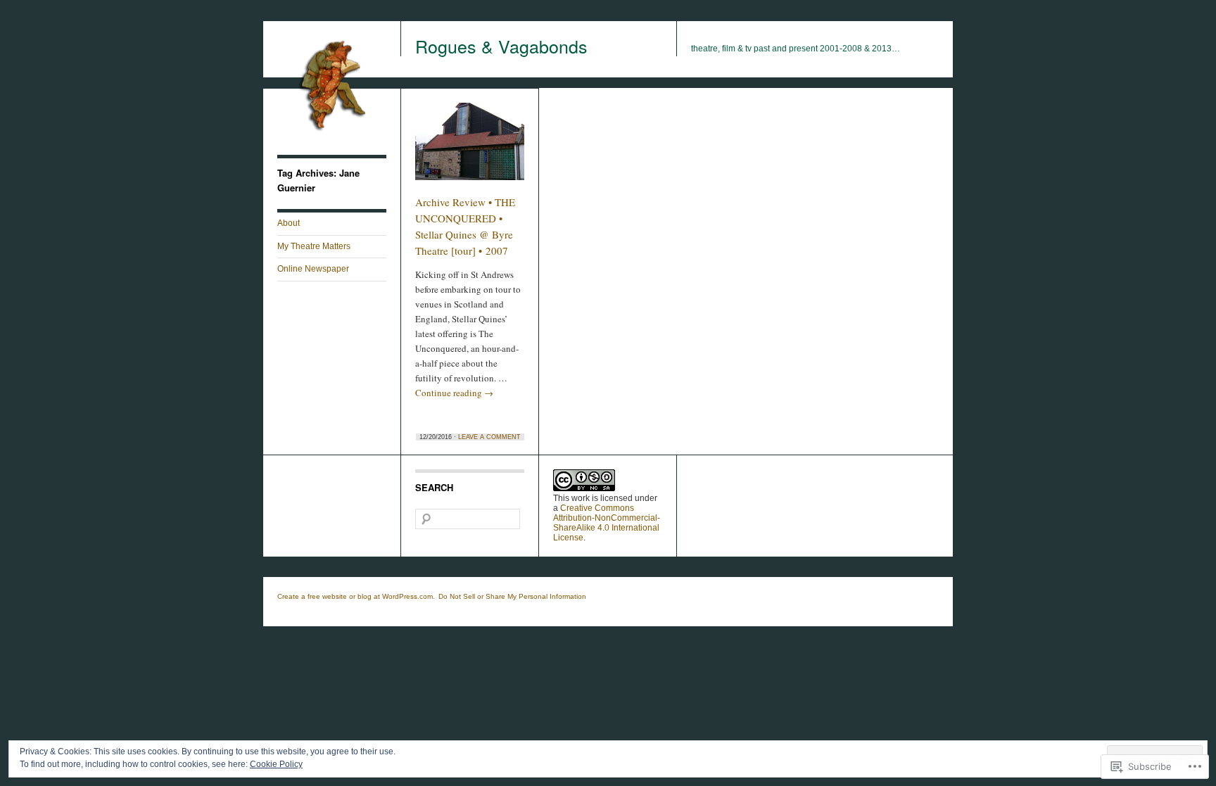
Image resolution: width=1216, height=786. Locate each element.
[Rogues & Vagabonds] (331, 138)
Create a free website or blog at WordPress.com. (356, 596)
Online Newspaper (313, 269)
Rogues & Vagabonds (501, 45)
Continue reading (454, 392)
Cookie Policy (276, 764)
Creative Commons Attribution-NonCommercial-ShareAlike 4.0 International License (606, 523)
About (288, 223)
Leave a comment (489, 436)
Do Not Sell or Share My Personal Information (512, 596)
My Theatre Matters (313, 246)
